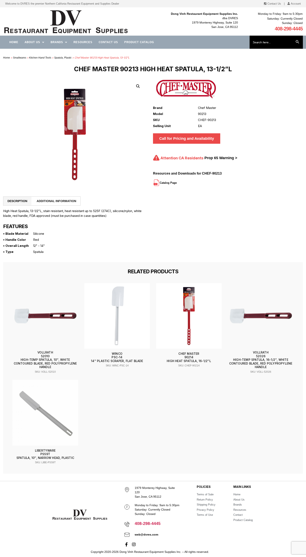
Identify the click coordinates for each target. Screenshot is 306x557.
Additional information (56, 201)
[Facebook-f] (126, 544)
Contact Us (108, 42)
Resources (82, 42)
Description (17, 201)
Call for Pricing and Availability (186, 138)
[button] (138, 86)
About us (32, 42)
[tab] (17, 201)
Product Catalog (139, 42)
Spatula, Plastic (63, 57)
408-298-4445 (289, 28)
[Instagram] (134, 544)
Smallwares (19, 57)
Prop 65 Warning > (220, 158)
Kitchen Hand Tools (40, 57)
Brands (57, 42)
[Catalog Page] (177, 181)
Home (13, 42)
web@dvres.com (146, 534)
